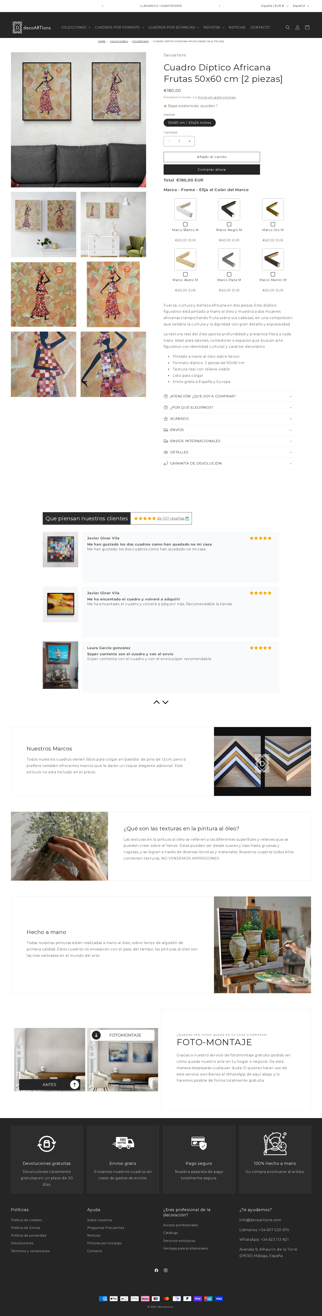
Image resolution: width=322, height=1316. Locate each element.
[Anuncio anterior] (102, 6)
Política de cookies (26, 1220)
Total (169, 180)
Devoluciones (22, 1243)
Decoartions (165, 1306)
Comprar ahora (212, 169)
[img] (145, 518)
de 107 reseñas (170, 518)
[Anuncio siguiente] (219, 6)
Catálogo (170, 1233)
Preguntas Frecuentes (105, 1228)
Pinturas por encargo (104, 1243)
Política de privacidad (28, 1235)
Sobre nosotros (99, 1220)
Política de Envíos (25, 1228)
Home (102, 41)
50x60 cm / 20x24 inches (189, 123)
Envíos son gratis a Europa (217, 97)
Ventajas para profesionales (185, 1248)
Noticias (94, 1235)
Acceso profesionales (180, 1225)
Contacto (95, 1251)
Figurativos (140, 41)
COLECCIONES (119, 41)
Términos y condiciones (30, 1251)
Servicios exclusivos (179, 1241)
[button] (76, 27)
